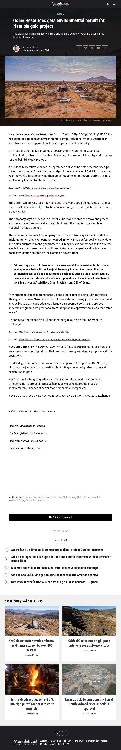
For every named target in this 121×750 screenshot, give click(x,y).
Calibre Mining (41, 497)
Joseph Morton (31, 655)
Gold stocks (83, 497)
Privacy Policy (92, 741)
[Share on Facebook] (79, 48)
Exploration (56, 497)
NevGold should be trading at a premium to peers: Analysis (45, 188)
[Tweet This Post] (85, 48)
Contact (103, 741)
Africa (28, 497)
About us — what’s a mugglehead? (55, 741)
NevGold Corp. (16, 500)
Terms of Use (78, 741)
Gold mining (69, 497)
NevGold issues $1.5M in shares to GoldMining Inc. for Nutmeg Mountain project (54, 339)
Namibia (96, 497)
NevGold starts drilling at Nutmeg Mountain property (42, 195)
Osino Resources (34, 500)
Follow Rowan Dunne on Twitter (28, 440)
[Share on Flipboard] (92, 48)
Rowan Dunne (32, 47)
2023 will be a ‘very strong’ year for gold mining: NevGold (44, 332)
